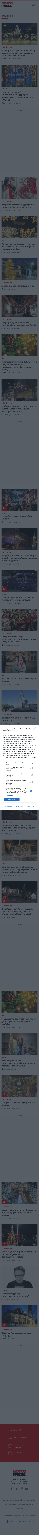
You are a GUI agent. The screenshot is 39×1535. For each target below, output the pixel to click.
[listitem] (19, 763)
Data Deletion (9, 806)
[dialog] (19, 767)
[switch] (31, 768)
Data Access (19, 806)
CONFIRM (11, 799)
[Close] (35, 729)
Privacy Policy (30, 806)
